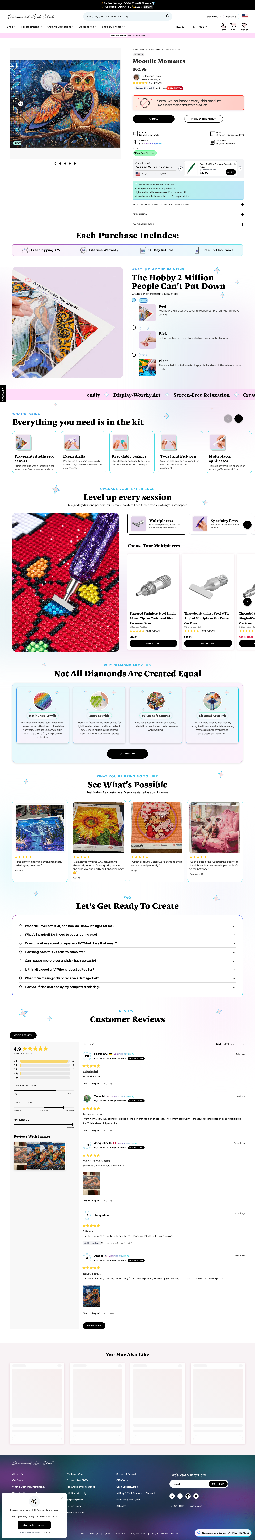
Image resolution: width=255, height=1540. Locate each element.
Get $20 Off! (214, 16)
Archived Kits (138, 1534)
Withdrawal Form (76, 1512)
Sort (219, 1044)
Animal (153, 119)
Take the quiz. (240, 1532)
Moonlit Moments (172, 49)
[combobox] (127, 16)
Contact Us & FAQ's (77, 1480)
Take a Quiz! (195, 1506)
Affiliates (121, 1506)
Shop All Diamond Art (151, 49)
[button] (116, 103)
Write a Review (25, 1036)
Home (135, 49)
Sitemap (120, 1534)
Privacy (94, 1534)
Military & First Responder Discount (135, 1493)
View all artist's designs (151, 79)
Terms (80, 1534)
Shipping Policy (75, 1499)
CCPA (107, 1534)
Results (180, 27)
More (201, 27)
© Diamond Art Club (138, 627)
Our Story (17, 1480)
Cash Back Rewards (127, 1486)
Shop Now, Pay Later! (128, 1499)
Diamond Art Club (168, 1534)
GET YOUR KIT (127, 753)
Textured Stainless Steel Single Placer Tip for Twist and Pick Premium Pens (153, 618)
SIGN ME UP (218, 1484)
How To (192, 27)
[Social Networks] (172, 1496)
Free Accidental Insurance (81, 1486)
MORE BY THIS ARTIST (203, 119)
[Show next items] (238, 418)
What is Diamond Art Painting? (28, 1486)
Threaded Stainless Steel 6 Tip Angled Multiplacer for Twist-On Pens (207, 618)
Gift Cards (122, 1480)
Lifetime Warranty (77, 1493)
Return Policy (74, 1506)
